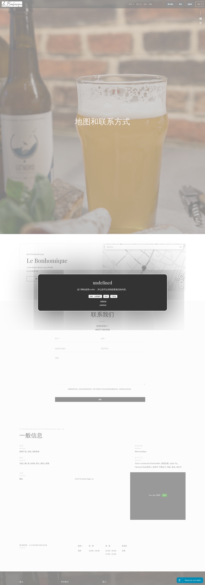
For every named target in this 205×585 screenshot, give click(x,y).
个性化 (113, 296)
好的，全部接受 (95, 296)
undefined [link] (103, 305)
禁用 (106, 296)
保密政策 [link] (103, 301)
